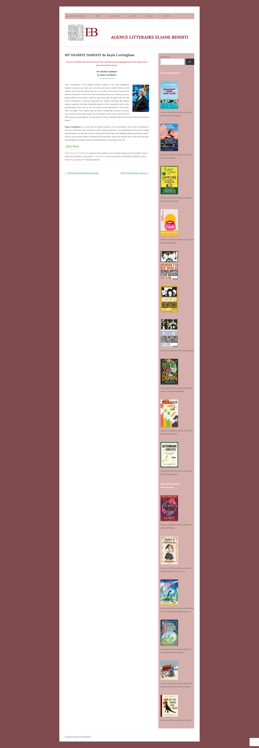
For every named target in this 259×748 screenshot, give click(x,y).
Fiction (145, 153)
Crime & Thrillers (134, 153)
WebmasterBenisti (92, 159)
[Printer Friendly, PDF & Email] (72, 146)
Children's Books (120, 153)
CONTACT (166, 16)
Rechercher (165, 57)
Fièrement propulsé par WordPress (78, 736)
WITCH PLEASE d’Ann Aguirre (135, 173)
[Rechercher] (189, 62)
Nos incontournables (73, 156)
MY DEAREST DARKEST (131, 156)
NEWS (98, 16)
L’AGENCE (149, 16)
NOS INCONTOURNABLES (76, 16)
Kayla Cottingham (114, 156)
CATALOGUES (115, 16)
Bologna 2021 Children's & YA (101, 153)
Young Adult (87, 156)
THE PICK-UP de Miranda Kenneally (82, 173)
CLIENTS (133, 16)
